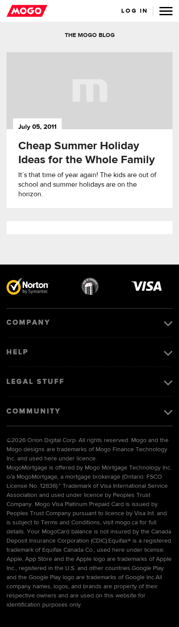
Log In (134, 11)
